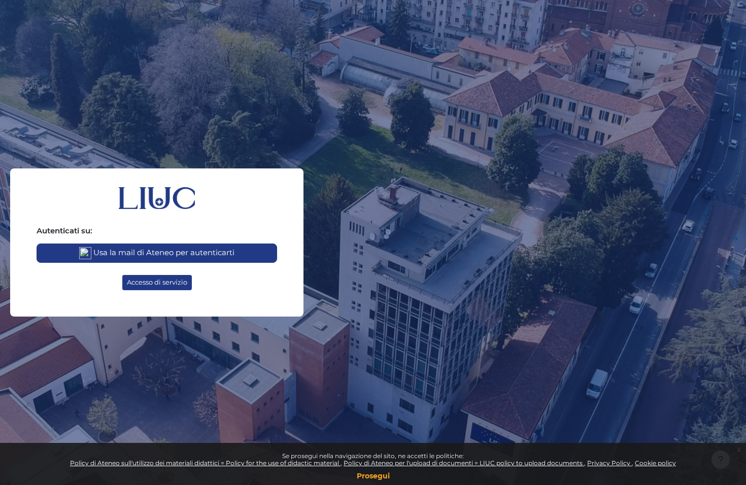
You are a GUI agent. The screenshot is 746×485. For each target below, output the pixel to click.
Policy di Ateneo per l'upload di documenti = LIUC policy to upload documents (464, 463)
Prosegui (373, 475)
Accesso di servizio (157, 282)
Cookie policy (655, 463)
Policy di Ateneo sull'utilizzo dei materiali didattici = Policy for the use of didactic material (205, 463)
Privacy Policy (609, 463)
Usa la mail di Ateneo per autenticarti (162, 252)
